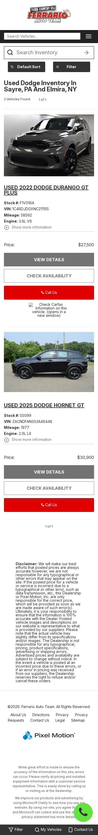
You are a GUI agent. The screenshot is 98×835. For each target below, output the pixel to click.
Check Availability (49, 275)
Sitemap (78, 720)
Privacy (62, 715)
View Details (49, 259)
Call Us (50, 292)
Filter (71, 67)
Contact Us (39, 720)
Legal (60, 720)
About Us (18, 715)
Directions (41, 715)
